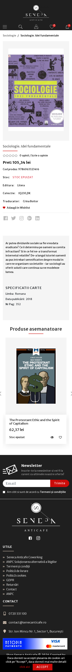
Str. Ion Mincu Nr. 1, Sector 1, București (36, 631)
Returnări (12, 584)
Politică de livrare (17, 571)
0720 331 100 (18, 613)
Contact (11, 589)
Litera (21, 185)
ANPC (10, 594)
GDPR (10, 580)
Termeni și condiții (18, 566)
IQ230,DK (24, 193)
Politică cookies (16, 575)
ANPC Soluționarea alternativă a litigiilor (31, 562)
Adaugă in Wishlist (18, 207)
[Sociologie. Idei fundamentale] (36, 90)
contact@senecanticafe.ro (27, 622)
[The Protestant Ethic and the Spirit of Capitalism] (35, 376)
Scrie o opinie (39, 155)
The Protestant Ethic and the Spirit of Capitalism (34, 421)
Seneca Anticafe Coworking (24, 557)
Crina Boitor (30, 201)
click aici (25, 667)
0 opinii (24, 155)
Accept (43, 667)
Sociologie (9, 35)
